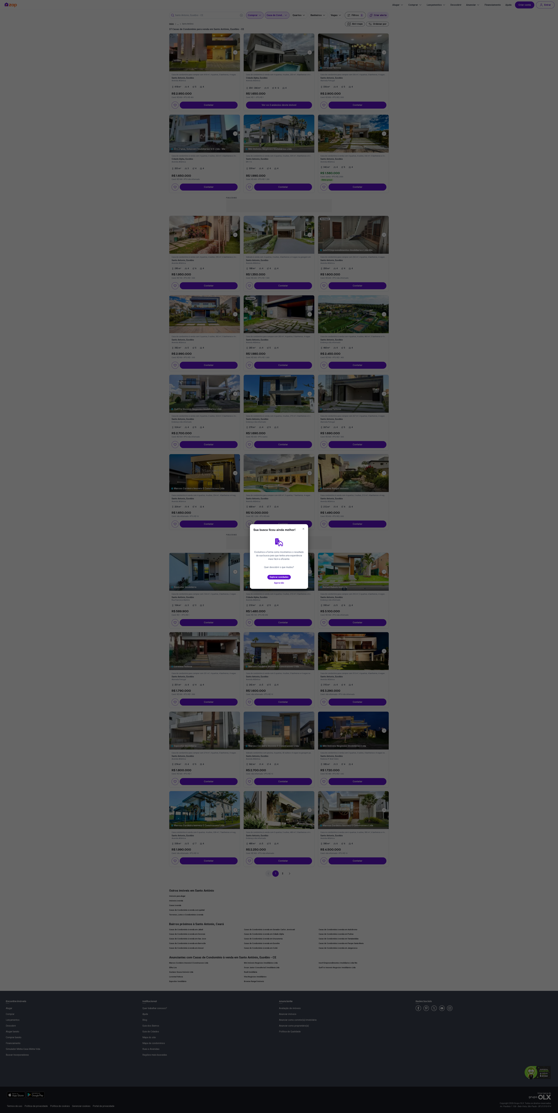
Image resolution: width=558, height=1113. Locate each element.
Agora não (279, 583)
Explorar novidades (279, 577)
